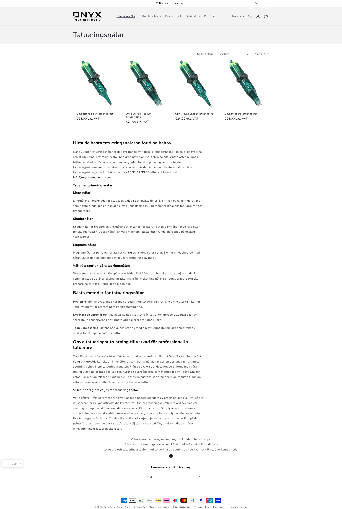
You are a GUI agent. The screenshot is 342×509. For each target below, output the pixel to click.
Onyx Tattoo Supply (114, 507)
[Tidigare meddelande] (133, 3)
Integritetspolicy (181, 507)
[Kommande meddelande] (209, 3)
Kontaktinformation (238, 507)
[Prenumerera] (199, 477)
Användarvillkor (202, 507)
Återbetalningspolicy (159, 507)
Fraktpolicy (219, 507)
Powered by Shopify (135, 507)
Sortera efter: (205, 54)
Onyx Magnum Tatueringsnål (241, 113)
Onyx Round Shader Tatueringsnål (194, 113)
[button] (150, 16)
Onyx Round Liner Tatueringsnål (95, 113)
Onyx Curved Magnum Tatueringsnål (138, 115)
